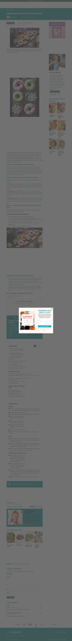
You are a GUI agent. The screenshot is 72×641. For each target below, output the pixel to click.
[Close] (52, 309)
